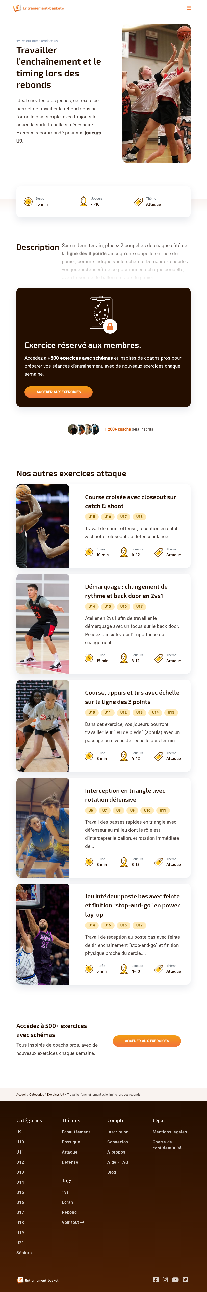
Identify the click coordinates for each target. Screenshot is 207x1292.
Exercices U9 (55, 1094)
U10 (20, 1142)
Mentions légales (170, 1132)
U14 (20, 1182)
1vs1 (66, 1192)
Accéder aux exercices (59, 392)
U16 (20, 1202)
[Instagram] (167, 1280)
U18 (20, 1222)
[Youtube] (177, 1280)
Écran (67, 1202)
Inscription (118, 1132)
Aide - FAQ (117, 1162)
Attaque (70, 1152)
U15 (20, 1192)
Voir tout (71, 1222)
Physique (71, 1142)
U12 (20, 1162)
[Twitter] (187, 1280)
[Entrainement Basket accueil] (38, 7)
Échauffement (76, 1132)
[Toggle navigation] (188, 8)
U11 (20, 1152)
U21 (20, 1242)
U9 (19, 1132)
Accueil (21, 1094)
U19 (20, 1232)
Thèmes (71, 1120)
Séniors (24, 1252)
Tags (67, 1180)
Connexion (117, 1142)
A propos (116, 1152)
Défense (70, 1162)
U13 (20, 1172)
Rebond (69, 1212)
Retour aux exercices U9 (39, 41)
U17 (20, 1212)
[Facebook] (158, 1280)
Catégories (36, 1094)
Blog (111, 1172)
